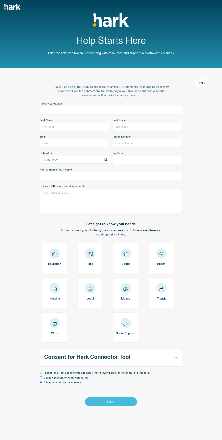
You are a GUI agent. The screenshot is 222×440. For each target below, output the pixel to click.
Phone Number (122, 136)
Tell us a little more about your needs (62, 186)
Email (43, 136)
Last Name (119, 120)
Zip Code (118, 153)
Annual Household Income (56, 169)
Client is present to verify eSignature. (66, 377)
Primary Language (51, 103)
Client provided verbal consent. (63, 382)
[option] (111, 373)
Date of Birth (47, 153)
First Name (46, 120)
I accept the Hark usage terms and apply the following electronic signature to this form (97, 372)
